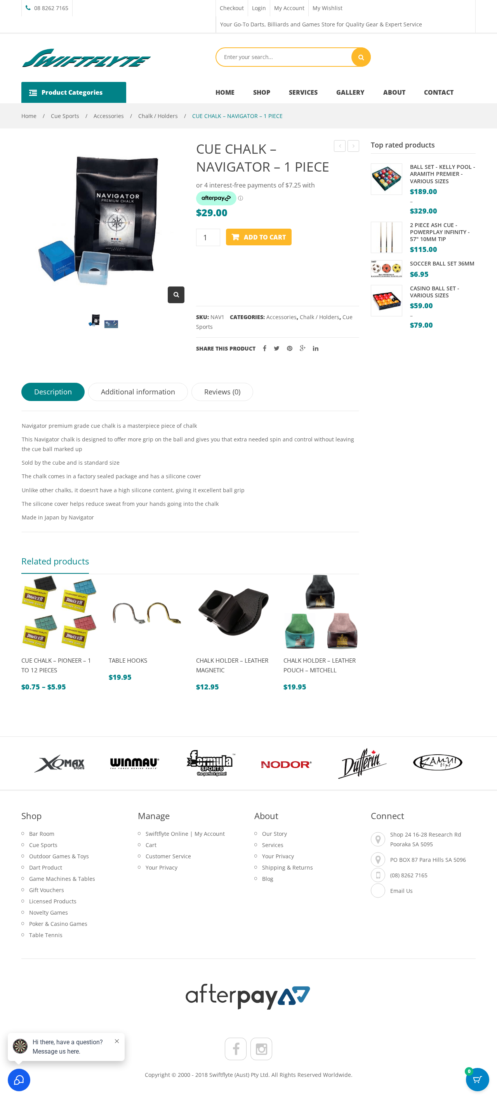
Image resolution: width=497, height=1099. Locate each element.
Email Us (401, 890)
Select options (48, 653)
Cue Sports (65, 116)
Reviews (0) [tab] (222, 391)
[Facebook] (264, 348)
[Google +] (303, 348)
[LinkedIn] (315, 348)
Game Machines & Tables (62, 878)
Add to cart (265, 237)
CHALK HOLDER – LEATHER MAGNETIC (232, 665)
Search (361, 57)
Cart (151, 845)
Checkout (232, 8)
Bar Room (41, 833)
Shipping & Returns (287, 867)
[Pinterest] (289, 348)
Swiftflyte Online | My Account (185, 833)
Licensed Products (52, 901)
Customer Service (168, 856)
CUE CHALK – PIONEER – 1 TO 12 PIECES (56, 665)
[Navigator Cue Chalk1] (94, 320)
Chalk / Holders (158, 116)
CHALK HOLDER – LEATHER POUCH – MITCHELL (319, 665)
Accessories (109, 116)
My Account (289, 8)
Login (259, 8)
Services (272, 845)
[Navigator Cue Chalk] (111, 324)
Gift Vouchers (46, 890)
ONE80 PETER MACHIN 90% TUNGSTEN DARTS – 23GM (340, 147)
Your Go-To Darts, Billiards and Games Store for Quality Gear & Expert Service (321, 24)
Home (28, 116)
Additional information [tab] (138, 391)
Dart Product (45, 867)
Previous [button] (35, 763)
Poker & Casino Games (58, 923)
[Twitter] (277, 348)
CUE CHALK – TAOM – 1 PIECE (353, 147)
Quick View (30, 653)
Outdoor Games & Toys (59, 856)
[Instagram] (261, 1049)
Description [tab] (53, 391)
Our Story (274, 833)
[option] (59, 633)
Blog (267, 878)
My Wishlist (327, 8)
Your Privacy (161, 867)
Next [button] (462, 763)
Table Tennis (46, 935)
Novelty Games (48, 912)
